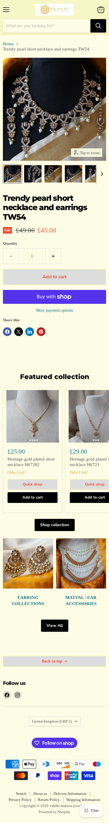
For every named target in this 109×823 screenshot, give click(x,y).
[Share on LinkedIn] (29, 331)
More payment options (54, 310)
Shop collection (54, 525)
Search (21, 793)
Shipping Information (83, 799)
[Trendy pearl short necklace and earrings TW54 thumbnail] (12, 174)
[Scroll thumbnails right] (101, 174)
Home (8, 43)
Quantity (10, 243)
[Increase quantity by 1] (53, 256)
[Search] (98, 26)
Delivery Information (70, 793)
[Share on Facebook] (7, 331)
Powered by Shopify (54, 812)
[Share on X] (18, 331)
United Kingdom (52, 721)
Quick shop (32, 484)
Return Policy (49, 799)
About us (40, 793)
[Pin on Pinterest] (41, 331)
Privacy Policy (20, 799)
